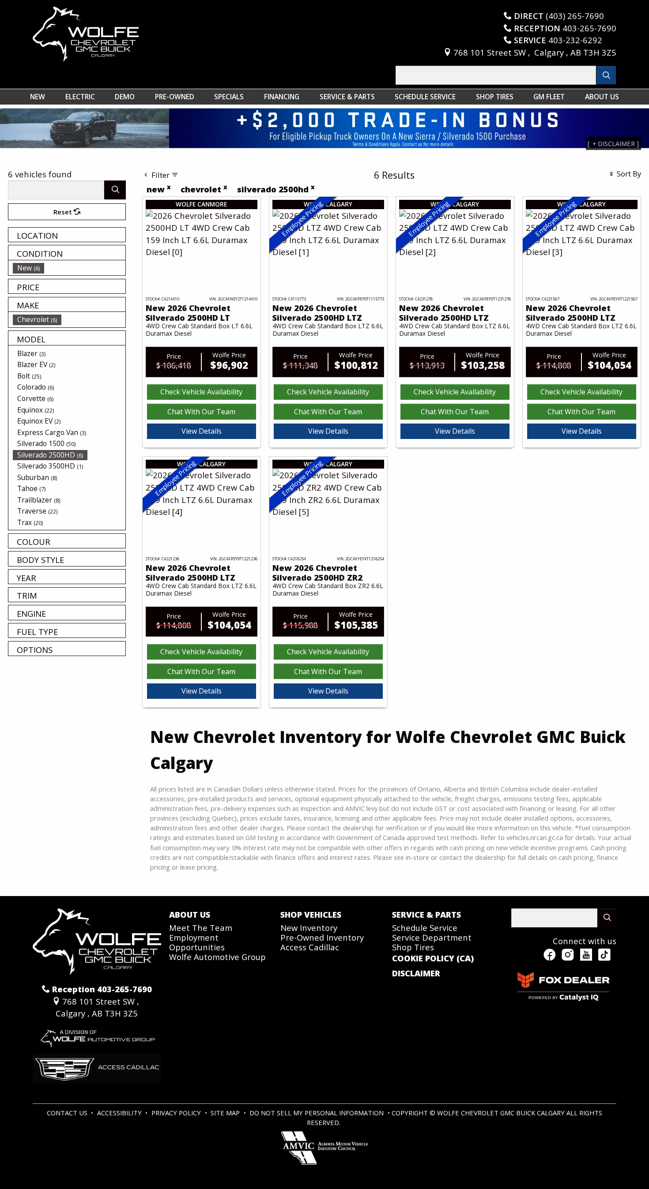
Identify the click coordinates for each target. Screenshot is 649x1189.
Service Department (432, 937)
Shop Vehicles (310, 914)
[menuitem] (69, 268)
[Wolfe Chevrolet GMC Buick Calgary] (86, 32)
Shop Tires (413, 947)
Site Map (226, 1112)
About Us (189, 914)
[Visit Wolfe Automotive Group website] (97, 1035)
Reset (63, 211)
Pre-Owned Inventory (322, 937)
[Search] (606, 75)
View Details (201, 431)
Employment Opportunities (197, 942)
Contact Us (68, 1112)
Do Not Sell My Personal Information (317, 1112)
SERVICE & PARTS (426, 914)
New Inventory (308, 927)
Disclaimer (416, 973)
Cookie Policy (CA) (433, 958)
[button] (37, 96)
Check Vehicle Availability (201, 392)
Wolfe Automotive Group (217, 956)
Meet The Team (200, 927)
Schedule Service (424, 927)
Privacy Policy (177, 1112)
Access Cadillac (309, 947)
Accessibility (120, 1112)
